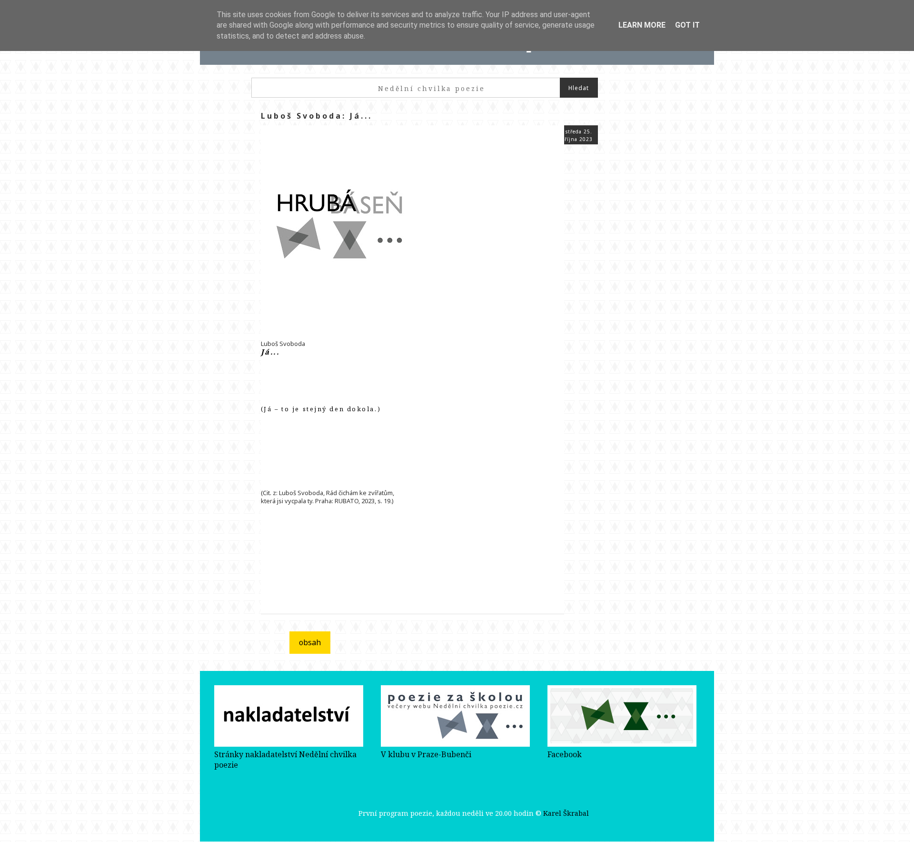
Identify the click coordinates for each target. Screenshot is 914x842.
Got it (687, 25)
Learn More (642, 25)
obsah (310, 642)
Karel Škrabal (566, 813)
